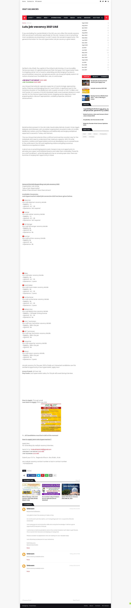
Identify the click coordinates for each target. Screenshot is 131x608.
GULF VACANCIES (30, 9)
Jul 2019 (95, 62)
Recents (95, 77)
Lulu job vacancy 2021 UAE (99, 88)
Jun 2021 (95, 50)
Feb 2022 (95, 38)
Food (84, 134)
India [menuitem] (45, 18)
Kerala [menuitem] (39, 18)
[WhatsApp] (46, 475)
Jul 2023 (95, 30)
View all (78, 480)
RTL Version (38, 1)
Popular (86, 77)
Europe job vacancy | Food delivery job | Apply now (99, 81)
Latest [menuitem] (30, 18)
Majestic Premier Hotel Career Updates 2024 (95, 124)
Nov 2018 (95, 65)
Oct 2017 (95, 70)
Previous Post (27, 600)
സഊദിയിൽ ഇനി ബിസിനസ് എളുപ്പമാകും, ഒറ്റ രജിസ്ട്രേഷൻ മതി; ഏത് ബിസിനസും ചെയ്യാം (96, 109)
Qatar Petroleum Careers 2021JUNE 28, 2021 (70, 497)
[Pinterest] (42, 475)
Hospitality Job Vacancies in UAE (93, 120)
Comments (104, 77)
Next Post (76, 600)
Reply (28, 548)
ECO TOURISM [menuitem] (97, 18)
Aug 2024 (95, 25)
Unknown (30, 509)
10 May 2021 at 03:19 (75, 508)
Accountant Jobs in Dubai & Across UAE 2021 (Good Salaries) (50, 498)
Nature (95, 134)
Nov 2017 (95, 67)
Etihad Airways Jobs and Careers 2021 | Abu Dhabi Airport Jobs (30, 498)
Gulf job (29, 23)
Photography (103, 134)
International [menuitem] (56, 18)
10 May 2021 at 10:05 (75, 554)
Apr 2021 (95, 55)
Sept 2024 (95, 23)
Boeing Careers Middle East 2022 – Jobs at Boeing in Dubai (99, 97)
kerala (84, 136)
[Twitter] (38, 475)
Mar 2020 (95, 57)
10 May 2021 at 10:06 (75, 565)
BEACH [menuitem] (72, 18)
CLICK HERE (43, 80)
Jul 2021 (95, 47)
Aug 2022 (95, 33)
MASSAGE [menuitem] (87, 18)
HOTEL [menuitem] (79, 18)
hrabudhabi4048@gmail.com (41, 449)
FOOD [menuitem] (66, 18)
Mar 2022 (95, 35)
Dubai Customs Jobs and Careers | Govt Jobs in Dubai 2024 (95, 115)
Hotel (89, 134)
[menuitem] (24, 17)
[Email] (50, 475)
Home (24, 1)
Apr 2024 (95, 28)
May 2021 (95, 52)
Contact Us (30, 1)
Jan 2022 (95, 40)
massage (91, 136)
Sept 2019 (95, 60)
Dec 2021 (95, 43)
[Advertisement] (51, 54)
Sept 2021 (95, 45)
